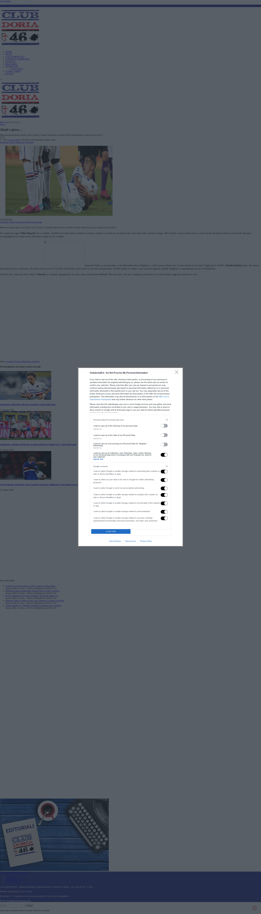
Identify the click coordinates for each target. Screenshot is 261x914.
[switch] (164, 426)
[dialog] (130, 457)
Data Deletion (115, 541)
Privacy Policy (146, 541)
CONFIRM (111, 532)
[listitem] (130, 419)
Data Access (130, 541)
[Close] (177, 373)
